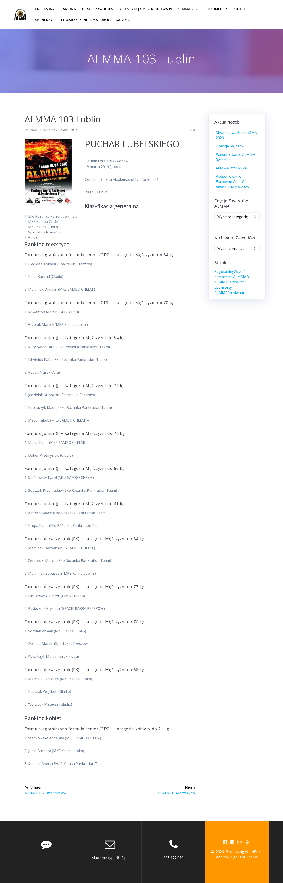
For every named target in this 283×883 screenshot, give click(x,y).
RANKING (68, 9)
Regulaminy (44, 9)
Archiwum (236, 292)
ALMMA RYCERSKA (231, 168)
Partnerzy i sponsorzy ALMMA (230, 287)
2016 (46, 130)
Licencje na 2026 (229, 146)
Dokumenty (216, 9)
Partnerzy (43, 20)
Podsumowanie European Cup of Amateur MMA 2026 (232, 181)
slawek (33, 130)
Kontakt (241, 9)
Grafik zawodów (97, 9)
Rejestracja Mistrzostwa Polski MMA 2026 (159, 9)
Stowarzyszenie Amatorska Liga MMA (94, 20)
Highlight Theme (244, 857)
